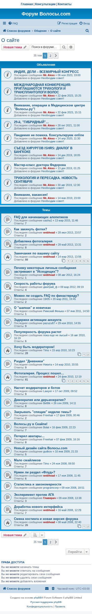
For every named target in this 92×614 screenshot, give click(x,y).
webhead (49, 232)
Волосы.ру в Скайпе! (30, 424)
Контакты (64, 4)
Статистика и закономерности (37, 484)
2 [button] (50, 55)
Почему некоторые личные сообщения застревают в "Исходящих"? (45, 269)
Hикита (47, 364)
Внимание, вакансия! (31, 195)
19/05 (46, 299)
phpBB (38, 597)
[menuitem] (13, 23)
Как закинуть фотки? (30, 229)
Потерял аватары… (29, 436)
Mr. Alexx (49, 75)
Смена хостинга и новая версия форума (46, 519)
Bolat (46, 427)
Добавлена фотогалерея (33, 241)
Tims (46, 350)
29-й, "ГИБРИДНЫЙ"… (31, 122)
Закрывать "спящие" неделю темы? (42, 412)
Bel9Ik (47, 403)
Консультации (45, 4)
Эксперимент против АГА (34, 495)
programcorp (51, 487)
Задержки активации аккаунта (37, 320)
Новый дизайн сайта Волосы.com (40, 448)
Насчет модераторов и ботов (37, 388)
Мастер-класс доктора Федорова (40, 165)
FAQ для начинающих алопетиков (41, 217)
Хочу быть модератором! (34, 347)
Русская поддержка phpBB (46, 602)
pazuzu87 (49, 323)
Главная (27, 4)
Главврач (49, 498)
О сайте (10, 40)
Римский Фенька (53, 311)
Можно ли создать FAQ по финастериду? (46, 296)
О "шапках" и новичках (32, 308)
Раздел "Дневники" (29, 361)
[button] (55, 56)
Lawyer (47, 391)
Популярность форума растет (37, 332)
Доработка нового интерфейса (38, 507)
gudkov (47, 451)
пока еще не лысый (55, 335)
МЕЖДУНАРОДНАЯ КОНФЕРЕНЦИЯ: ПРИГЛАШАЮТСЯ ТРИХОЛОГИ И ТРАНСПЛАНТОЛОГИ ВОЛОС (42, 88)
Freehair (48, 415)
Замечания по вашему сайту (36, 253)
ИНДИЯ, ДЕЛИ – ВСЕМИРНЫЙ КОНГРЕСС (46, 72)
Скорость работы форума (34, 283)
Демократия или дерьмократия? (40, 400)
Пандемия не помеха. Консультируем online (49, 135)
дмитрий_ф (50, 286)
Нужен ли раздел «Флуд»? (34, 472)
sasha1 (47, 220)
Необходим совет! (52, 78)
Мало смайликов (27, 460)
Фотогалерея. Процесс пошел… (39, 373)
